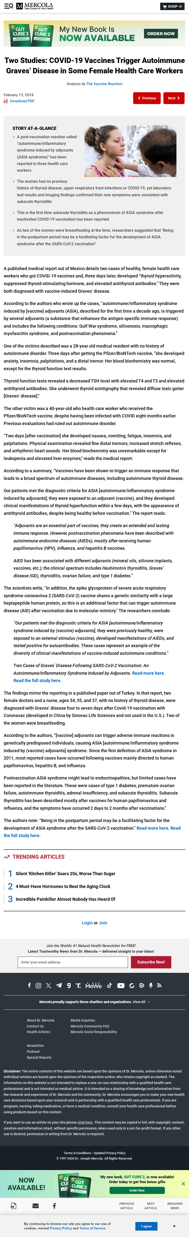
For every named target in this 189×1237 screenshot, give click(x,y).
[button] (147, 98)
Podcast (33, 1052)
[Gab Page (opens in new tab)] (69, 986)
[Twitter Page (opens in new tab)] (48, 986)
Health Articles (38, 1032)
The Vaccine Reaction (104, 84)
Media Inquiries (83, 1020)
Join (103, 922)
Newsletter (35, 1046)
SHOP (174, 6)
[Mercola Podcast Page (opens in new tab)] (151, 986)
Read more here (148, 673)
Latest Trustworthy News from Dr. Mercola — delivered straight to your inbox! (91, 951)
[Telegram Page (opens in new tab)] (59, 986)
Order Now (137, 1190)
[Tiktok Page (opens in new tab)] (109, 986)
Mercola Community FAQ (90, 1026)
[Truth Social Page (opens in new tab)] (78, 986)
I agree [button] (146, 1226)
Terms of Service (92, 1228)
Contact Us (35, 1026)
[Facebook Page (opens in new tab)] (29, 986)
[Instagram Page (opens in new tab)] (38, 986)
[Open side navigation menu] (9, 6)
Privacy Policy (61, 1228)
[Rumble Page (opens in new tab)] (141, 986)
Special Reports (39, 1057)
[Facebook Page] (54, 1206)
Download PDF (22, 101)
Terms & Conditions (77, 1153)
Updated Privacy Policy (110, 1153)
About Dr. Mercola (41, 1020)
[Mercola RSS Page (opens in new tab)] (159, 986)
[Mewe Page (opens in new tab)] (94, 986)
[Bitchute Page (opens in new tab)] (131, 986)
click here (85, 1122)
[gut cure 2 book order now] (94, 45)
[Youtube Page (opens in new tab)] (120, 986)
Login (87, 922)
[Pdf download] (13, 1206)
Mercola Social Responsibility (94, 1032)
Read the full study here (37, 680)
